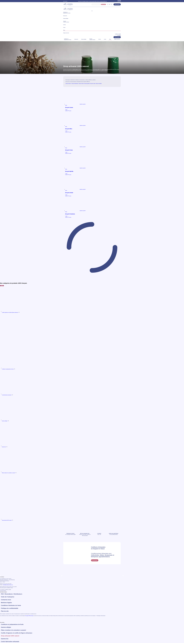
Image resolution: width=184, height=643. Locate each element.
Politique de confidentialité (9, 608)
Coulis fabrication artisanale (10, 641)
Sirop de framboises (74, 83)
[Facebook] (61, 575)
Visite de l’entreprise (7, 597)
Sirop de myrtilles (99, 83)
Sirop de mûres (81, 83)
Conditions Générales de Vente (11, 605)
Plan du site (5, 611)
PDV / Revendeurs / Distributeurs (11, 594)
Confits (99, 39)
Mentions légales (6, 602)
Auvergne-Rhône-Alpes (29, 615)
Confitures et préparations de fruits (12, 624)
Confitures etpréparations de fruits (67, 39)
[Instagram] (0, 575)
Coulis (105, 39)
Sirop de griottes (87, 83)
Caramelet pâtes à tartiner (92, 39)
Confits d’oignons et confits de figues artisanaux (16, 633)
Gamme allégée (83, 39)
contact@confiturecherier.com (8, 584)
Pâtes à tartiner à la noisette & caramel (13, 630)
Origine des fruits (117, 39)
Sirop (110, 39)
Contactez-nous (6, 599)
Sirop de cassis (92, 83)
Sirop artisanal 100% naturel (10, 636)
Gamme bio (76, 39)
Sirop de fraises (68, 83)
